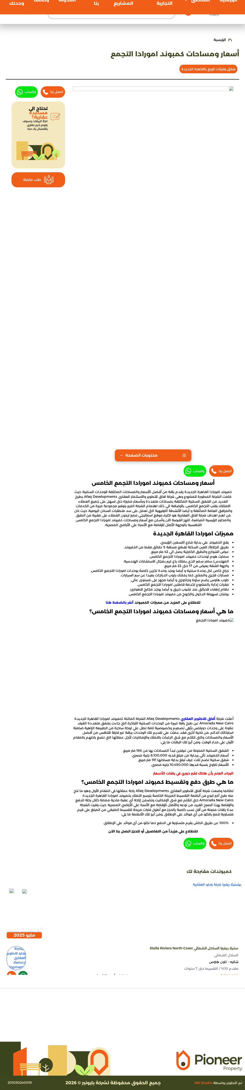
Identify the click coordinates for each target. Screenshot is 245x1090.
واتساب (198, 471)
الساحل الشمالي (226, 955)
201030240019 (20, 1082)
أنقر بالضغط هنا (120, 602)
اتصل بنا (225, 471)
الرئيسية (220, 40)
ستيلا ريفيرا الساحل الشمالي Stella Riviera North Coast (194, 948)
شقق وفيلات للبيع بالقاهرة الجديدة (208, 69)
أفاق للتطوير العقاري (198, 719)
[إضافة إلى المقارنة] (24, 891)
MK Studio (203, 1083)
